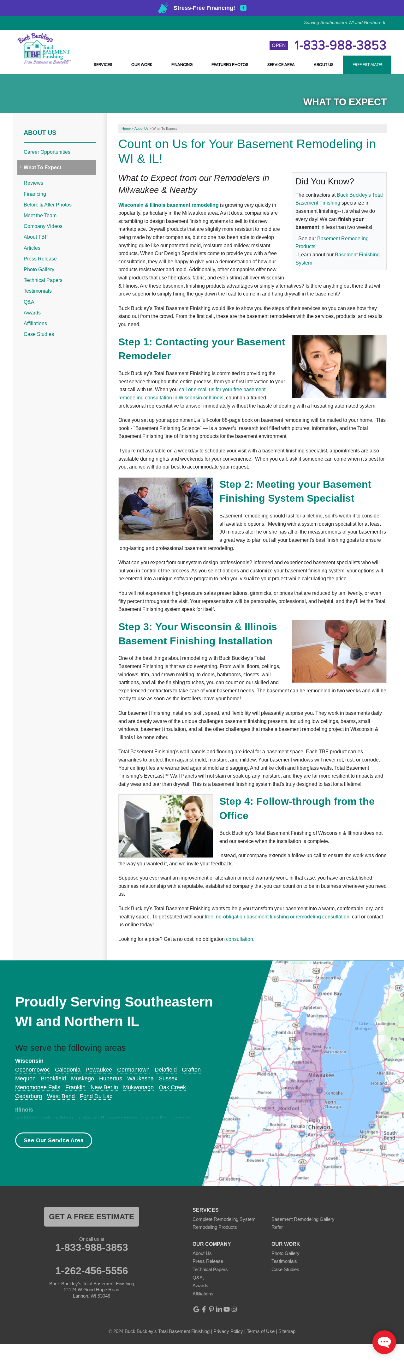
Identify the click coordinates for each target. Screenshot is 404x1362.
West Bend (61, 1096)
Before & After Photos (48, 204)
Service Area (281, 65)
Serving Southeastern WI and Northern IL (345, 22)
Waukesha (140, 1078)
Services (103, 65)
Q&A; (30, 302)
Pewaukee (99, 1069)
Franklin (75, 1087)
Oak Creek (172, 1087)
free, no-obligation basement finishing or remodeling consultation (277, 916)
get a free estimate (91, 1216)
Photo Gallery (39, 269)
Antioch (181, 1118)
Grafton (191, 1069)
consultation (239, 939)
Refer (277, 1227)
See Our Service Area (54, 1140)
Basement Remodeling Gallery (303, 1219)
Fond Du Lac (96, 1096)
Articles (32, 248)
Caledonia (67, 1069)
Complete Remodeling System (224, 1219)
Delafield (166, 1069)
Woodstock (123, 1118)
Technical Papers (43, 280)
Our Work (141, 65)
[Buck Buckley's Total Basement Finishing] (44, 48)
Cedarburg (28, 1096)
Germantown (133, 1069)
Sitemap (286, 1331)
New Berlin (104, 1087)
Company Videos (43, 226)
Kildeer (65, 1118)
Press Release (40, 258)
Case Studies (39, 334)
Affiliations (35, 323)
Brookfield (53, 1078)
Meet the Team (40, 215)
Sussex (168, 1078)
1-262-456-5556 (91, 1271)
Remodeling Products (215, 1227)
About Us (324, 65)
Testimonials (38, 291)
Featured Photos (229, 65)
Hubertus (110, 1078)
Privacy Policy (228, 1331)
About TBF (36, 237)
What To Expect (42, 167)
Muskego (82, 1078)
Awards (32, 312)
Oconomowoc (32, 1069)
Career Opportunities (47, 152)
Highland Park (33, 1118)
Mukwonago (138, 1087)
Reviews (33, 183)
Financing (182, 65)
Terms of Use (261, 1331)
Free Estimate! (367, 65)
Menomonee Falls (37, 1087)
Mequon (25, 1078)
